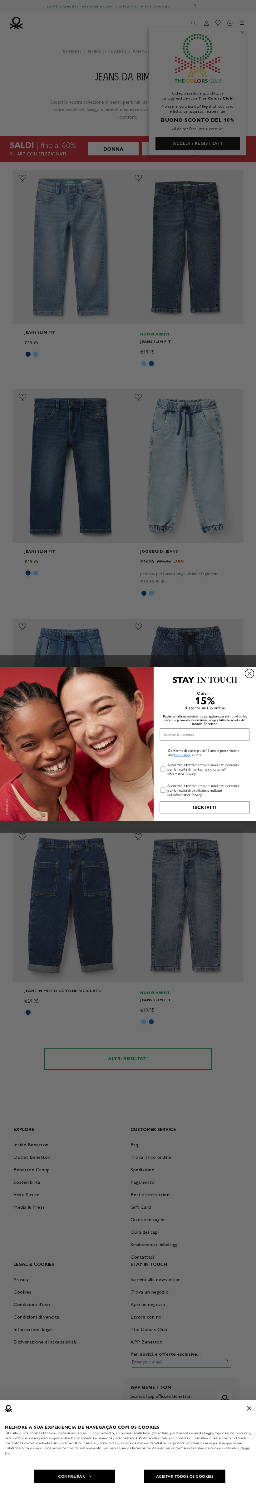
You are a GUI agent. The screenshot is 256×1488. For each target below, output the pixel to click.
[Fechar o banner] (249, 1408)
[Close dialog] (249, 673)
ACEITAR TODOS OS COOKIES (185, 1476)
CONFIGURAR (71, 1476)
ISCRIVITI (205, 807)
